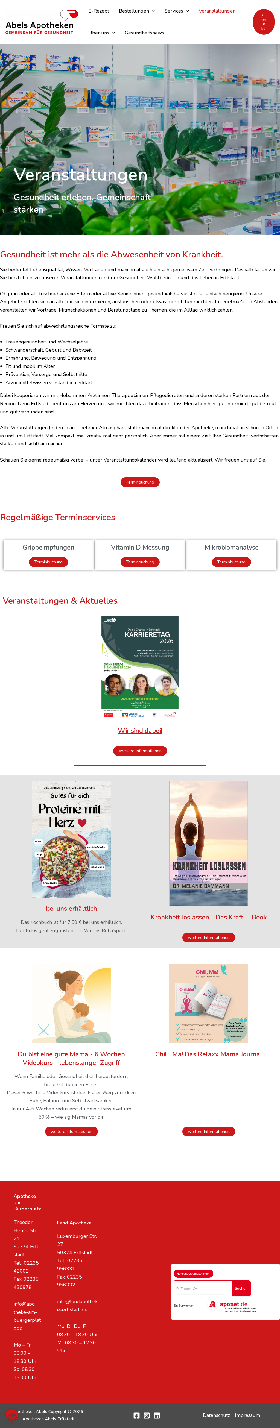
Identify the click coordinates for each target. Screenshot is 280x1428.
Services (174, 11)
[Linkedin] (156, 1415)
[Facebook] (136, 1415)
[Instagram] (146, 1415)
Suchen (241, 1288)
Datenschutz (216, 1415)
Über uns (98, 33)
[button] (152, 11)
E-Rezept (98, 11)
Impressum (247, 1415)
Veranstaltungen (217, 11)
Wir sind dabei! (140, 730)
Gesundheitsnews (144, 33)
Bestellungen (134, 11)
